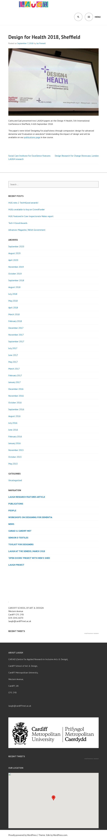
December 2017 (15, 327)
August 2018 (14, 287)
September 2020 (16, 246)
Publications (15, 503)
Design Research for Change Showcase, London (77, 155)
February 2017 (15, 375)
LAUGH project (16, 564)
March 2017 (14, 368)
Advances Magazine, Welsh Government (26, 229)
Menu (98, 17)
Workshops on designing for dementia (30, 517)
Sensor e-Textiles (18, 537)
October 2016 (15, 402)
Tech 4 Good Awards (17, 223)
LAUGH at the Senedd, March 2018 (26, 551)
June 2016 (13, 429)
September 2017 (16, 341)
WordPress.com (60, 835)
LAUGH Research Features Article (26, 496)
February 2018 (15, 321)
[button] (53, 798)
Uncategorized (15, 480)
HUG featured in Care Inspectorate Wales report (31, 216)
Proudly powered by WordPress (22, 835)
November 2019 (16, 266)
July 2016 (12, 423)
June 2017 (13, 355)
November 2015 (16, 450)
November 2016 (16, 395)
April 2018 (13, 307)
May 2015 (13, 463)
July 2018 (12, 294)
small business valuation (91, 633)
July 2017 (12, 348)
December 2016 (15, 389)
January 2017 (14, 382)
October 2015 (15, 456)
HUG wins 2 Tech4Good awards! (23, 202)
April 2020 (13, 260)
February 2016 (15, 436)
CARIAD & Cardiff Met (19, 530)
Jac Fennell (41, 43)
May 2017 (13, 361)
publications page (32, 137)
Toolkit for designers (21, 544)
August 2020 (14, 253)
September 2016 (16, 409)
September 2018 (16, 280)
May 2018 (13, 300)
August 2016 (14, 416)
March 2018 (14, 314)
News (11, 524)
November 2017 (16, 334)
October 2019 (15, 273)
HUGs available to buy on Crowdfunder (26, 209)
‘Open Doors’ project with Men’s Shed (29, 558)
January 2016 (14, 443)
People (12, 510)
